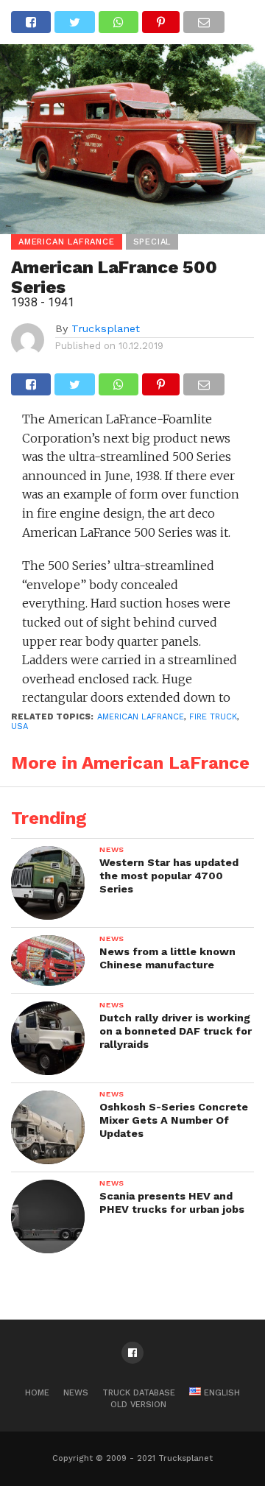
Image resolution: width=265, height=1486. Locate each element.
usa (19, 726)
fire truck (213, 717)
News (75, 1393)
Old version (138, 1404)
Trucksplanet (105, 328)
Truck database (138, 1393)
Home (37, 1393)
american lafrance (140, 717)
